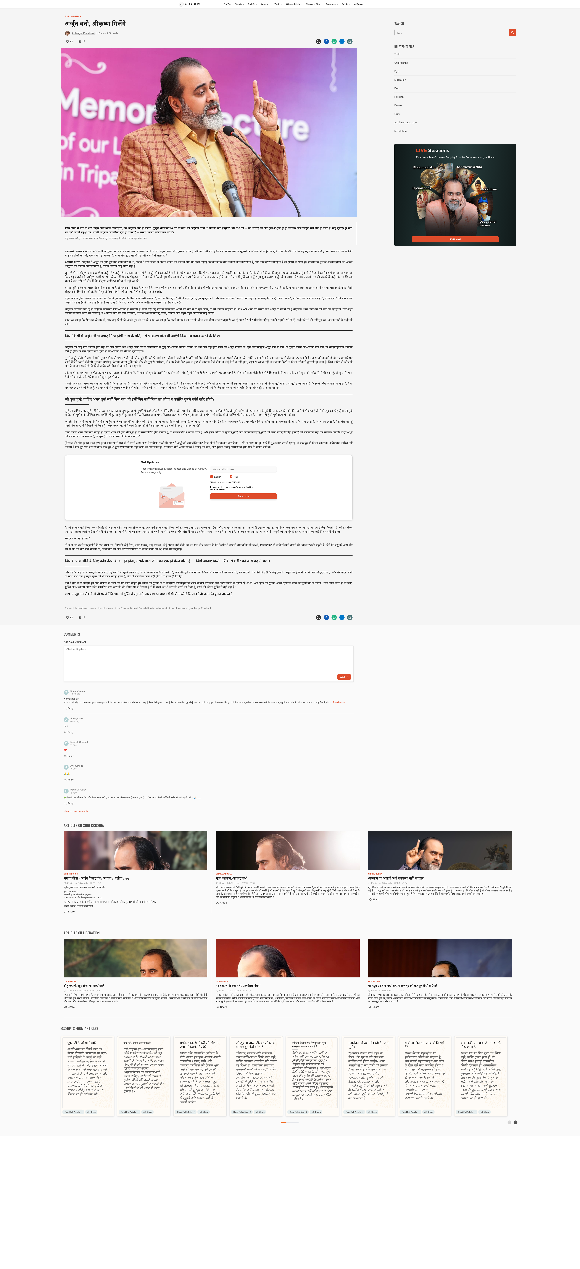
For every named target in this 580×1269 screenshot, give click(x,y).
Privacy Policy (219, 489)
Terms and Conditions (245, 487)
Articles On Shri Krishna (84, 825)
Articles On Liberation (82, 932)
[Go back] (181, 4)
